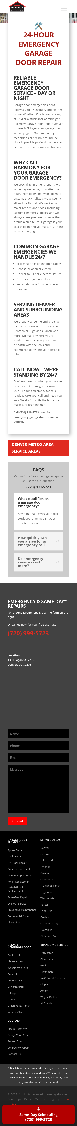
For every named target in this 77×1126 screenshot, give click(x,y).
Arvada (44, 873)
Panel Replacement (19, 869)
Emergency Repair (18, 1047)
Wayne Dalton (48, 997)
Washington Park (18, 968)
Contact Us (14, 1054)
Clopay (44, 984)
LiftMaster (46, 953)
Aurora (44, 854)
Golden (44, 917)
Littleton (45, 866)
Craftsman (46, 972)
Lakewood (46, 860)
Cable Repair (15, 856)
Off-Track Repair (17, 863)
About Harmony (17, 1028)
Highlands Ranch (50, 885)
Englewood (47, 892)
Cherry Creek (15, 961)
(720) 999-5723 (38, 487)
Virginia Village (16, 1012)
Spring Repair (15, 850)
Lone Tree (46, 911)
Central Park (15, 980)
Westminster (47, 898)
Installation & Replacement (15, 889)
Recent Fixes (15, 1041)
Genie (43, 965)
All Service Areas (49, 936)
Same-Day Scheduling (38, 1114)
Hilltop (12, 993)
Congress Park (16, 986)
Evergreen (46, 930)
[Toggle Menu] (64, 9)
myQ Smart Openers (52, 978)
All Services (14, 922)
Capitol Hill (14, 955)
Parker (44, 904)
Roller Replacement (19, 881)
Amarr (44, 990)
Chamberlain (47, 959)
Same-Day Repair (18, 897)
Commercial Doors (18, 916)
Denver (44, 848)
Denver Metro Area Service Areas (33, 448)
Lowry (11, 999)
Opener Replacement (20, 875)
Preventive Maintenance (22, 910)
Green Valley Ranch (19, 1005)
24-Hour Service (17, 903)
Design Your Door (18, 1035)
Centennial (46, 879)
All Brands (46, 1003)
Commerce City (49, 923)
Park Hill (12, 974)
